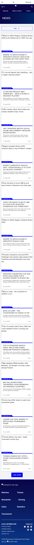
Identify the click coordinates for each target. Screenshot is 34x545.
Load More (17, 475)
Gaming (21, 500)
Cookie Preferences (8, 531)
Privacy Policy (6, 526)
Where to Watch (17, 11)
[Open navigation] (31, 6)
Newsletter (6, 500)
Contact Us (5, 533)
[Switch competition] (5, 2)
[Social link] (25, 527)
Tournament (7, 514)
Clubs (4, 507)
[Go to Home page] (17, 7)
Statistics (21, 507)
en (2, 7)
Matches (5, 11)
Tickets (28, 11)
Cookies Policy (6, 529)
